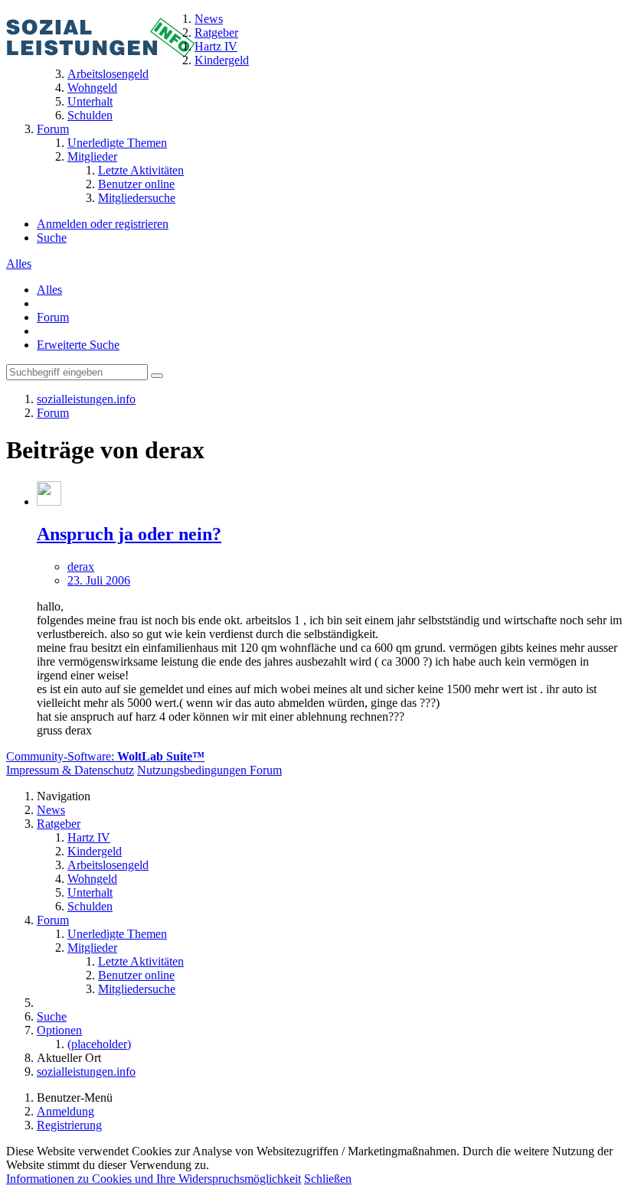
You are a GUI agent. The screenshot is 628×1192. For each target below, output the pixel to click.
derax (80, 566)
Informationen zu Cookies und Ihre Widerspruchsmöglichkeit (153, 1178)
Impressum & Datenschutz (70, 770)
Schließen (328, 1178)
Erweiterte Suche (78, 344)
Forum (53, 317)
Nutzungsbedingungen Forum (209, 770)
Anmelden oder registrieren (102, 223)
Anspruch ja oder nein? (129, 534)
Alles (18, 263)
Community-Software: (105, 756)
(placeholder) (99, 1043)
